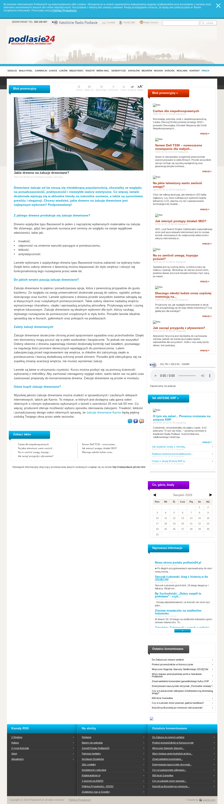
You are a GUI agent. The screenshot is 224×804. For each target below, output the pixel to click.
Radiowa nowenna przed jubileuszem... (172, 454)
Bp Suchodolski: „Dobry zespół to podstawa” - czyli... (178, 595)
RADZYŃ (90, 70)
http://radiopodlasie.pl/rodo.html (128, 467)
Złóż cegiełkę (89, 764)
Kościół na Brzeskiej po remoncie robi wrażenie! (177, 708)
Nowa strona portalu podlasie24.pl (178, 562)
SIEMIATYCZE (118, 70)
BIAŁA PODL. (26, 70)
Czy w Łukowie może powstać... (169, 781)
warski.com (209, 800)
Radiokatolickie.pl (91, 775)
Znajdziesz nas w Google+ (96, 791)
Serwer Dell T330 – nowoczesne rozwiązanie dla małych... (178, 147)
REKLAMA (182, 70)
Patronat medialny (91, 753)
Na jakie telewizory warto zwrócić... (36, 448)
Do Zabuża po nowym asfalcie (168, 660)
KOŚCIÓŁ (170, 70)
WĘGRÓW (147, 70)
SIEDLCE (12, 70)
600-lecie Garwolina (162, 698)
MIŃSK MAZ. (102, 70)
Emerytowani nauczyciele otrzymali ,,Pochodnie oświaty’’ (182, 686)
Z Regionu (16, 737)
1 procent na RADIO (92, 781)
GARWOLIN (41, 70)
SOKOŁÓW (134, 70)
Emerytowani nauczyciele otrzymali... (172, 764)
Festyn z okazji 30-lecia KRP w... (169, 461)
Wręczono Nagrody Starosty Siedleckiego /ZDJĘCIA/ (180, 669)
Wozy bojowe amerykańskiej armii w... (172, 753)
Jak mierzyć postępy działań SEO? (99, 448)
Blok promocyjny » (165, 93)
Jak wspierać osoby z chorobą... (169, 447)
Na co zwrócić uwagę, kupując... (34, 452)
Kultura (15, 742)
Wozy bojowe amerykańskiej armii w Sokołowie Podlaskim (177, 675)
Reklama (86, 737)
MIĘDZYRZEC (76, 70)
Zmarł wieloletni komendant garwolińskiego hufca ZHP (180, 681)
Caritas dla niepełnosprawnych (33, 444)
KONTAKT (194, 70)
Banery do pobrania (92, 742)
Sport (14, 753)
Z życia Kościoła (20, 748)
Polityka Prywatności (80, 800)
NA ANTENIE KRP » (165, 398)
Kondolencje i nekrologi (94, 770)
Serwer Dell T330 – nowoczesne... (99, 444)
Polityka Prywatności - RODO (98, 786)
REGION (158, 70)
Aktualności (17, 759)
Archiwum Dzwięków (93, 759)
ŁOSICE (53, 70)
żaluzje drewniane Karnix (104, 412)
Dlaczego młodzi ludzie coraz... (98, 452)
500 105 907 (40, 22)
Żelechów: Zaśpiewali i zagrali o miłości (182, 627)
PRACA (205, 70)
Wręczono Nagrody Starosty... (168, 748)
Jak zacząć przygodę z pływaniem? (35, 456)
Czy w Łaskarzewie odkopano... (169, 770)
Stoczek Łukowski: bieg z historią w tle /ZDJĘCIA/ (181, 578)
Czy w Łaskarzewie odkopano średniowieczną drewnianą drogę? (182, 692)
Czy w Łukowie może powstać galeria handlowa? (178, 703)
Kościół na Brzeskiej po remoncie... (170, 786)
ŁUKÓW (63, 70)
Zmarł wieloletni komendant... (167, 759)
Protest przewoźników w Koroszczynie (172, 664)
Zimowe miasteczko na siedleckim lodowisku (178, 612)
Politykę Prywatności (64, 10)
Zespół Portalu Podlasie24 (95, 748)
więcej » (204, 133)
